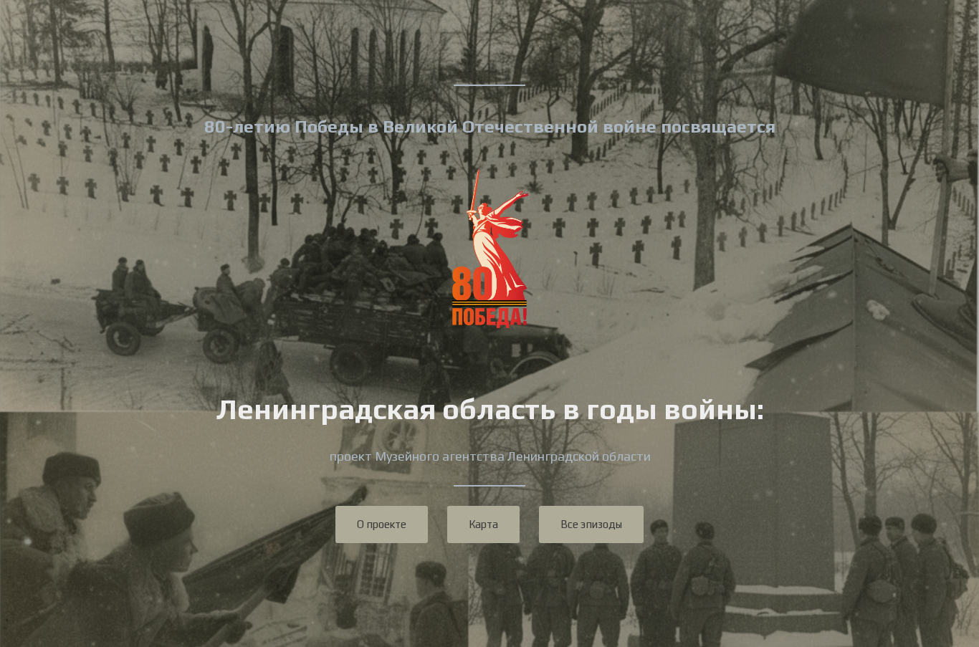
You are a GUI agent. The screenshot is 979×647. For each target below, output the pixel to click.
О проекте (381, 524)
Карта (483, 524)
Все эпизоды (591, 524)
